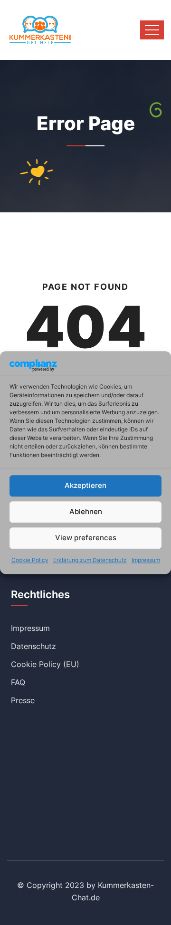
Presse (23, 700)
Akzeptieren (85, 485)
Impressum (146, 559)
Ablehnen (85, 511)
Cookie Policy (29, 559)
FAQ (18, 682)
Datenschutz (33, 646)
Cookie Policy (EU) (45, 664)
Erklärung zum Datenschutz (90, 559)
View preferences (85, 538)
